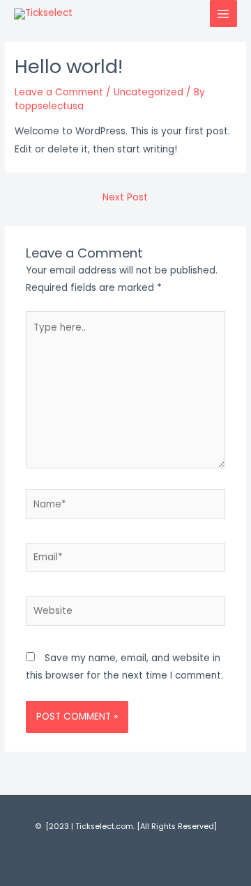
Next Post (125, 197)
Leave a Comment (59, 92)
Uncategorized (148, 92)
